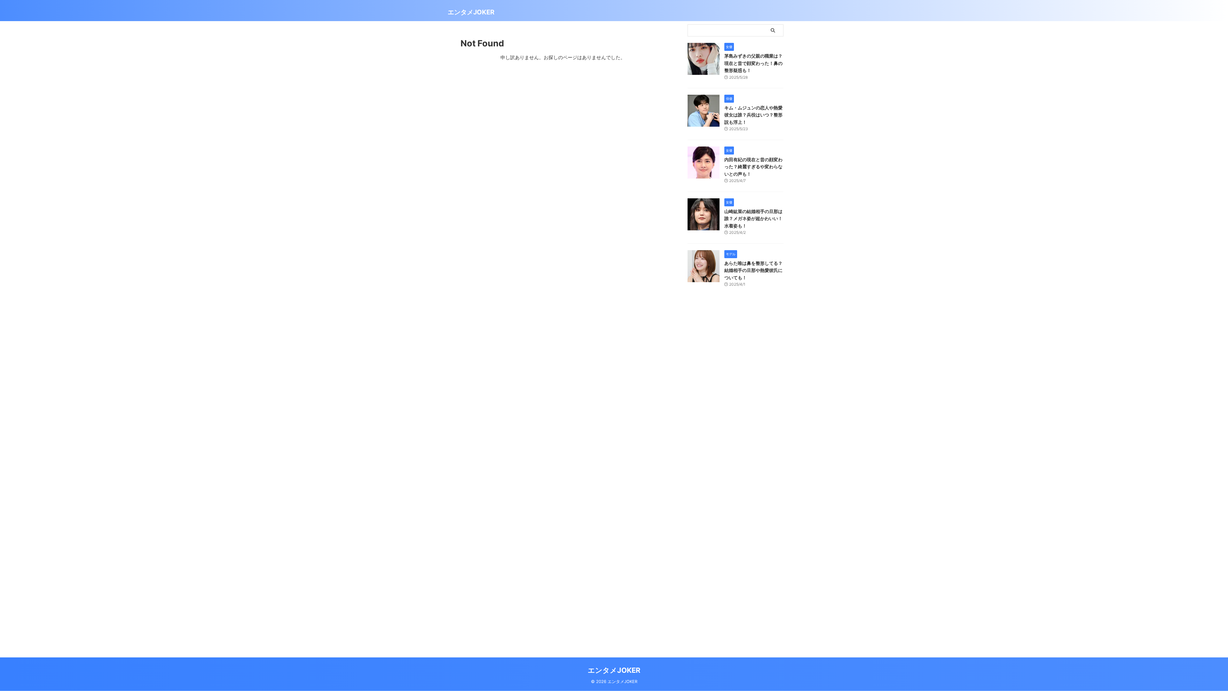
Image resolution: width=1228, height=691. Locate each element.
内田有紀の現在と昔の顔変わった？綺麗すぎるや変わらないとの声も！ (753, 167)
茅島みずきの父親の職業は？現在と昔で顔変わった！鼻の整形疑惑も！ (753, 63)
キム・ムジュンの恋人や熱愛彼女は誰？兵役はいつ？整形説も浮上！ (753, 115)
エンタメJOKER (471, 12)
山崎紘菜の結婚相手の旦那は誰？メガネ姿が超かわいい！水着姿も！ (753, 218)
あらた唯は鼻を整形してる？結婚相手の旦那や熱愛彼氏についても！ (753, 270)
